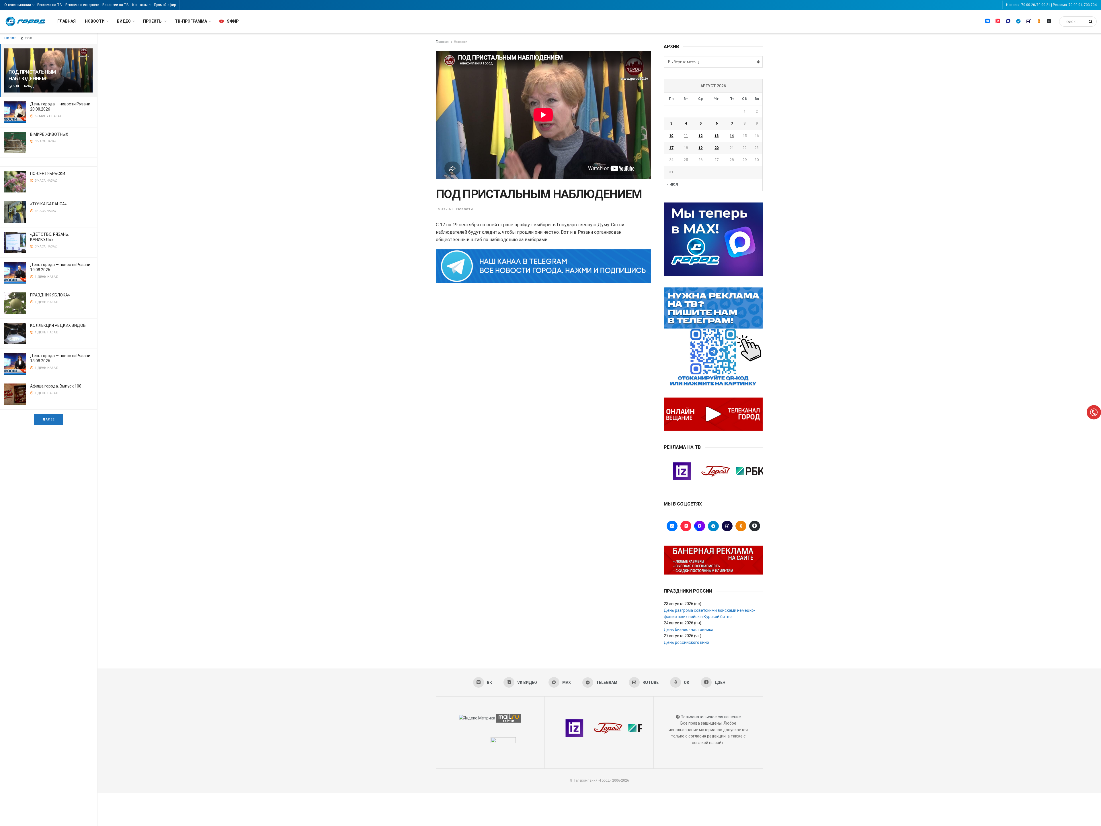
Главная (66, 21)
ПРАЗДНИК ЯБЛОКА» (50, 295)
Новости (95, 21)
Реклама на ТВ (49, 5)
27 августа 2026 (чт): (683, 636)
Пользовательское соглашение (711, 717)
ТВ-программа (191, 21)
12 (700, 135)
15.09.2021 (445, 209)
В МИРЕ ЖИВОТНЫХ (49, 134)
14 (732, 135)
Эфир (233, 21)
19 (700, 147)
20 (717, 147)
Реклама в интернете (82, 5)
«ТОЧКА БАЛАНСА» (48, 204)
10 (671, 135)
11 (686, 135)
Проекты (153, 21)
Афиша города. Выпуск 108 (55, 386)
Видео (124, 21)
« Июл (672, 184)
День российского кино (686, 642)
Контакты (140, 5)
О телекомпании (17, 5)
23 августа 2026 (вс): (683, 603)
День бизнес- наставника (688, 629)
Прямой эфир (165, 5)
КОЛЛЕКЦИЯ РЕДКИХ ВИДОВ (58, 325)
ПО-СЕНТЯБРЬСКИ (47, 173)
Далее (48, 419)
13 (717, 135)
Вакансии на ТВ (115, 5)
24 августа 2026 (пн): (683, 623)
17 (671, 147)
